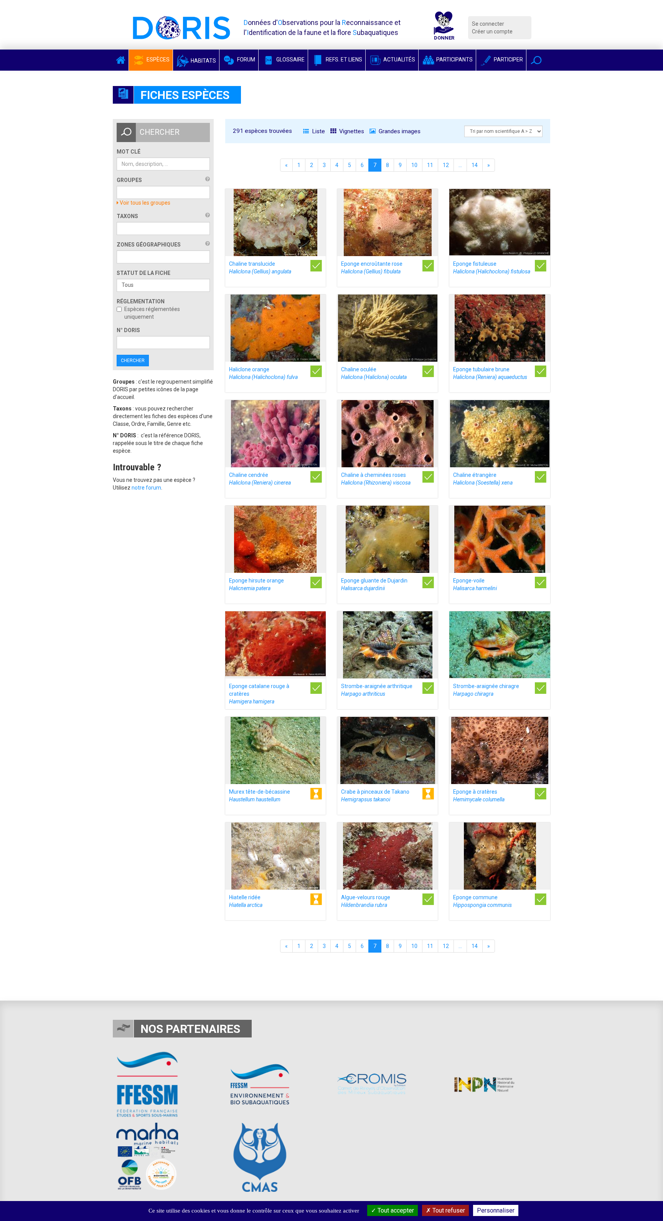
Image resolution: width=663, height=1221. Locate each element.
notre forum (146, 488)
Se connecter (488, 24)
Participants (454, 59)
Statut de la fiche (143, 273)
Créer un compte (492, 31)
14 (475, 165)
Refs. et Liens (343, 59)
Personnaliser (496, 1210)
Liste (317, 131)
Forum (245, 59)
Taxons (127, 216)
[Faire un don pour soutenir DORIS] (444, 28)
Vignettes (351, 131)
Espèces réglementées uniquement (152, 313)
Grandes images (399, 131)
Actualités (398, 59)
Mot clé (128, 152)
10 (414, 165)
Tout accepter (395, 1210)
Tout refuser (448, 1210)
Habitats (203, 61)
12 (446, 165)
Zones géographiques (149, 245)
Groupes (129, 180)
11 (430, 165)
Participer (508, 59)
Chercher (133, 360)
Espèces (157, 59)
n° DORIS (128, 330)
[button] (536, 60)
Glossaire (290, 59)
